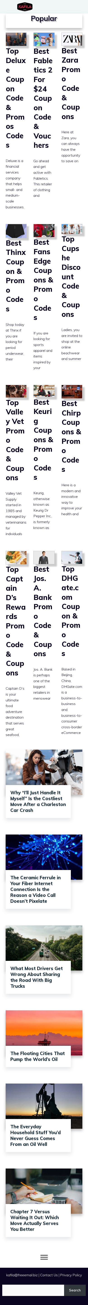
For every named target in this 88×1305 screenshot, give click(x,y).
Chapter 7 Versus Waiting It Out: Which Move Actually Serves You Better (34, 1220)
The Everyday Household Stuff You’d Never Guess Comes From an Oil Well (35, 1135)
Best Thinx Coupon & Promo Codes (16, 301)
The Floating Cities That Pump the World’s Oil (37, 1056)
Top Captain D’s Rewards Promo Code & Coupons (16, 648)
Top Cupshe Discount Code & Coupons (71, 301)
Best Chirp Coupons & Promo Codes (71, 464)
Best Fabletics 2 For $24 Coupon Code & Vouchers (43, 125)
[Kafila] (26, 7)
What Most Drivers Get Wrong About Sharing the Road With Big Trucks (36, 977)
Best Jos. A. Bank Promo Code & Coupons (43, 648)
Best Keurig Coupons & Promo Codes (43, 464)
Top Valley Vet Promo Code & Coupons (16, 464)
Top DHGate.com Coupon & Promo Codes (71, 648)
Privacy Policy (71, 1275)
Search (75, 1290)
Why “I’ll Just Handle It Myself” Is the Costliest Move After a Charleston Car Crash (38, 801)
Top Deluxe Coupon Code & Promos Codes (16, 125)
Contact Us (49, 1275)
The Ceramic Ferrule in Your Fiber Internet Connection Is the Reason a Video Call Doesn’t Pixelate (35, 889)
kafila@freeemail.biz (22, 1275)
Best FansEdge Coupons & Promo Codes (43, 301)
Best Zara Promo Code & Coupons (71, 125)
